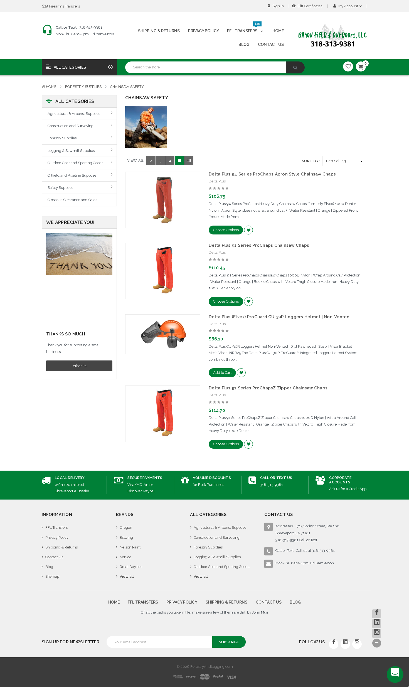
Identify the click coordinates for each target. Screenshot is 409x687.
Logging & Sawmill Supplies (71, 151)
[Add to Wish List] (248, 230)
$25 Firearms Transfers (61, 6)
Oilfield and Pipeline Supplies (72, 175)
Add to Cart (222, 372)
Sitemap (52, 576)
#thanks (79, 366)
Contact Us (271, 44)
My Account (348, 6)
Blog (244, 44)
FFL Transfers (243, 28)
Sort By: (311, 161)
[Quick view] (163, 188)
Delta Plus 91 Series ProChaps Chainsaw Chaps (259, 245)
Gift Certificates (309, 6)
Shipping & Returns (159, 31)
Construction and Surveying (70, 126)
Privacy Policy (203, 31)
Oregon (126, 527)
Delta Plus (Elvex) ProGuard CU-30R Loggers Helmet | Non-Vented (279, 316)
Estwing (126, 537)
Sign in (278, 6)
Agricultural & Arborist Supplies (74, 114)
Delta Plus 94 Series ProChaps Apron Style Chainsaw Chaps (272, 174)
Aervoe (125, 557)
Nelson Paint (130, 547)
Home (278, 31)
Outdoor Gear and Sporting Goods (75, 163)
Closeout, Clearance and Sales (72, 200)
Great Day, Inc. (131, 567)
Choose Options (226, 230)
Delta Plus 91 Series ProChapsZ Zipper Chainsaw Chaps (268, 388)
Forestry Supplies (83, 87)
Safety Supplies (60, 188)
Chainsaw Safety (127, 87)
